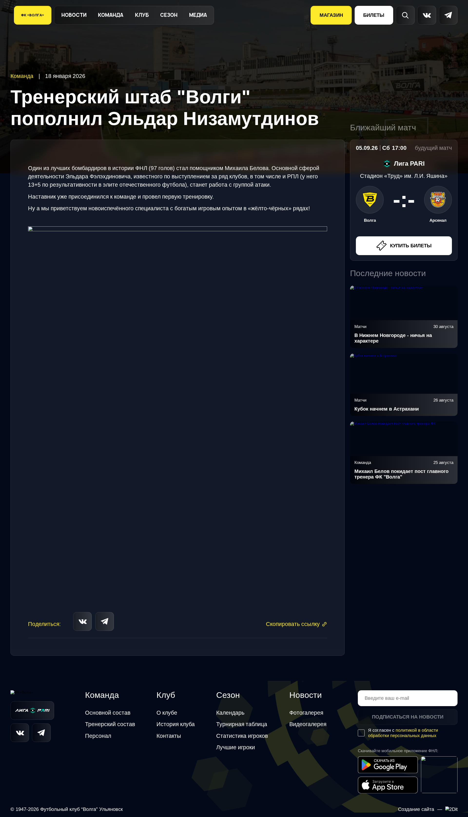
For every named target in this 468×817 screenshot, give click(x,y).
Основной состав (107, 713)
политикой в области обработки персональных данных (403, 733)
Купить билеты (411, 245)
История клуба (175, 724)
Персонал (98, 736)
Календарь (230, 713)
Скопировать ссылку (293, 624)
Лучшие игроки (235, 747)
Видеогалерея (307, 724)
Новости (74, 15)
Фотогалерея (306, 713)
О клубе (166, 713)
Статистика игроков (242, 736)
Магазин (331, 15)
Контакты (168, 736)
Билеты (373, 15)
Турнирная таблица (241, 724)
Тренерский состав (110, 724)
